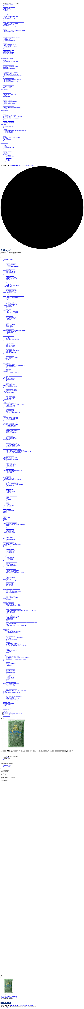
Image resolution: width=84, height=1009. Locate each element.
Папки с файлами (10, 467)
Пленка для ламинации (8, 85)
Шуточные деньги (10, 677)
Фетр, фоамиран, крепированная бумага (15, 572)
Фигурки (5, 99)
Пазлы (4, 95)
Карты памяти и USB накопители (13, 631)
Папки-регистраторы (10, 463)
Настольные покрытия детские (13, 412)
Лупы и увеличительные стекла (13, 429)
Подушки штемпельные (11, 500)
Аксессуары (6, 10)
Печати (7, 503)
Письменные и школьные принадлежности (12, 5)
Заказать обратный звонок (28, 165)
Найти (17, 3)
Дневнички (8, 284)
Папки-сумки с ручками (11, 390)
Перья (7, 576)
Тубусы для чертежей (10, 406)
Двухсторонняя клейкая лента (12, 444)
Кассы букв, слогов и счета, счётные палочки (16, 365)
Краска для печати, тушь (11, 496)
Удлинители (8, 695)
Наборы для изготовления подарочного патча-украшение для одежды (21, 622)
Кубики (5, 91)
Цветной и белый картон (11, 304)
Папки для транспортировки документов (12, 75)
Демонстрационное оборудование (10, 81)
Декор (7, 624)
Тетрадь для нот (9, 325)
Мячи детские (9, 527)
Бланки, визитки (7, 17)
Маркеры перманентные (11, 380)
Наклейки (8, 567)
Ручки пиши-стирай (10, 346)
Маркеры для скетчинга (8, 121)
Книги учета (6, 25)
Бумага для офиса (10, 293)
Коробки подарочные (10, 670)
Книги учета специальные (12, 312)
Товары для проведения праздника (11, 134)
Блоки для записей (10, 287)
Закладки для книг (10, 410)
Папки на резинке (10, 471)
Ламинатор (8, 506)
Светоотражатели (7, 51)
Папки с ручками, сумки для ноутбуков (12, 79)
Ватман (7, 299)
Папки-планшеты (7, 80)
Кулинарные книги (10, 281)
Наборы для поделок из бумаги (13, 607)
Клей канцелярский (10, 491)
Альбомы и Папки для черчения (13, 297)
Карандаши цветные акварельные (13, 591)
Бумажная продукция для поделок (10, 23)
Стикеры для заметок (10, 291)
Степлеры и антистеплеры (12, 418)
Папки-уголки (9, 474)
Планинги (8, 307)
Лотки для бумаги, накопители (13, 454)
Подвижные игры (10, 530)
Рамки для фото (9, 658)
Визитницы (8, 651)
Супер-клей (8, 492)
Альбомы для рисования (11, 261)
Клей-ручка (8, 493)
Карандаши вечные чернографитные (14, 376)
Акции (4, 145)
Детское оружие (9, 537)
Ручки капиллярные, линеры (12, 350)
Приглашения (9, 665)
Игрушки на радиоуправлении (10, 101)
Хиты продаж (6, 148)
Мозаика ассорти (9, 619)
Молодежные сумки (10, 396)
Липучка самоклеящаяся (11, 447)
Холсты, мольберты (10, 564)
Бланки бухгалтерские (11, 271)
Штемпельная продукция (8, 83)
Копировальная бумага (11, 300)
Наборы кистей (9, 559)
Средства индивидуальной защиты (13, 700)
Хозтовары (5, 138)
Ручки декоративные (10, 345)
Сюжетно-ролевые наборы (9, 103)
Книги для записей (10, 276)
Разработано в (6, 1007)
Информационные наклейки (12, 333)
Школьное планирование (8, 31)
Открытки (8, 662)
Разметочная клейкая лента (12, 446)
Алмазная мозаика (10, 618)
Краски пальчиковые (10, 553)
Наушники (8, 640)
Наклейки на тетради (10, 329)
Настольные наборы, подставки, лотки (12, 71)
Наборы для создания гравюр (12, 616)
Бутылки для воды (7, 139)
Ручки (4, 35)
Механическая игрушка (11, 543)
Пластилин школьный (11, 580)
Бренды (5, 154)
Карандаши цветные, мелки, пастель (11, 118)
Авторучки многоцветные (12, 347)
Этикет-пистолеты (10, 334)
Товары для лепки (7, 117)
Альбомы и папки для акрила (12, 266)
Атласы (7, 359)
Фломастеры (6, 119)
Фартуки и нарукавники (8, 53)
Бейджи (7, 486)
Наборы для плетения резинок (12, 606)
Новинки (5, 146)
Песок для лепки (9, 583)
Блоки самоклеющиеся (11, 289)
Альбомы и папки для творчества (10, 16)
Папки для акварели (10, 269)
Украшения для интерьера (11, 687)
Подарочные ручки (10, 349)
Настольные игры (7, 93)
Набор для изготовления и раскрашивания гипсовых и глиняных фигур (22, 610)
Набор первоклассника (8, 45)
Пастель (7, 595)
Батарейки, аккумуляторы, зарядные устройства (16, 645)
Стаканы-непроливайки (11, 562)
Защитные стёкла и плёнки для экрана (14, 637)
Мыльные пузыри (10, 531)
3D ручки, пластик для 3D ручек (13, 604)
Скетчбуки (8, 265)
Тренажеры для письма (11, 352)
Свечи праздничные (10, 686)
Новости (5, 152)
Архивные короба (10, 456)
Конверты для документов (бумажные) (11, 26)
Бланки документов (10, 272)
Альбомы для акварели (11, 263)
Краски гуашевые (10, 551)
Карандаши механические (11, 373)
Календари (8, 309)
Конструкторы (6, 96)
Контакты (5, 162)
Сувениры (8, 676)
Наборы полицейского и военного (13, 536)
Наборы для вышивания (11, 617)
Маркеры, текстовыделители (9, 44)
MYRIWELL (8, 158)
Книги (4, 104)
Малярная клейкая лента (11, 443)
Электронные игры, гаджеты (9, 94)
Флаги (4, 136)
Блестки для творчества (11, 574)
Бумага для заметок (7, 19)
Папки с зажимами (10, 465)
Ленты (7, 671)
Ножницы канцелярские (8, 65)
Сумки (7, 649)
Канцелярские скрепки (11, 426)
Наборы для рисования (11, 620)
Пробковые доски (10, 485)
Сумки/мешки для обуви (11, 397)
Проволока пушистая (10, 577)
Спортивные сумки (10, 398)
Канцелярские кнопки (11, 425)
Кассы (7, 502)
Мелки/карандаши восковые (12, 592)
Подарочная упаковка (8, 132)
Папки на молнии (10, 473)
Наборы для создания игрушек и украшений (16, 625)
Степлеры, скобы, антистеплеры (10, 61)
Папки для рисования (10, 264)
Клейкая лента (6, 69)
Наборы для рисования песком (12, 613)
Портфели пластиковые (8, 78)
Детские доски (6, 39)
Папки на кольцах (10, 466)
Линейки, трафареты (10, 405)
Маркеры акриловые (10, 384)
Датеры (7, 497)
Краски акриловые (10, 549)
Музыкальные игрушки (8, 106)
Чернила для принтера (8, 86)
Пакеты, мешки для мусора (12, 699)
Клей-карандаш (9, 489)
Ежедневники (9, 306)
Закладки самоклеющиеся (11, 290)
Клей (4, 82)
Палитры (8, 563)
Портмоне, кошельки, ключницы (13, 647)
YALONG (8, 160)
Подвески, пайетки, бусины (12, 571)
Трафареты (8, 369)
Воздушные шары (10, 684)
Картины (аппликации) (11, 623)
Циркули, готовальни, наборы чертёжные (15, 404)
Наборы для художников (11, 565)
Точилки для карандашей (8, 52)
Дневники (8, 337)
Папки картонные (10, 462)
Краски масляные (10, 552)
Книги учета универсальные (12, 311)
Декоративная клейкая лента (12, 570)
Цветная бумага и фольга (11, 303)
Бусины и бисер (6, 716)
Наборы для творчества (8, 122)
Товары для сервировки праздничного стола (16, 690)
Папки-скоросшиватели (11, 464)
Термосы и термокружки (8, 140)
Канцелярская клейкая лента (12, 442)
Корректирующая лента (11, 437)
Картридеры (8, 638)
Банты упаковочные (10, 672)
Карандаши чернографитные (12, 372)
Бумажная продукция (8, 4)
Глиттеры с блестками (11, 569)
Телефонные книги (10, 280)
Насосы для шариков (10, 685)
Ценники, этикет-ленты (11, 331)
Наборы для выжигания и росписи (13, 605)
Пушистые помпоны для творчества (14, 573)
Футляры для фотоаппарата (12, 643)
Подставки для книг (10, 413)
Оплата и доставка (7, 151)
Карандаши (5, 41)
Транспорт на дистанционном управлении (15, 524)
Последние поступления (8, 147)
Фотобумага (8, 294)
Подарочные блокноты (11, 277)
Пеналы (5, 48)
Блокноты (8, 279)
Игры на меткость (10, 529)
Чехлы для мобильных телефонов (13, 644)
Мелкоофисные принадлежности (10, 66)
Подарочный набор (10, 680)
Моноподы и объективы (11, 639)
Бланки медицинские (10, 273)
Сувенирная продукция (8, 133)
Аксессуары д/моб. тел (8, 126)
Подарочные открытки (8, 131)
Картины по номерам (10, 612)
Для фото (5, 129)
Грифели (8, 374)
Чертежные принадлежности (9, 54)
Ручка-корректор (9, 436)
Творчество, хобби (7, 9)
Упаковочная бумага (10, 667)
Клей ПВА (8, 490)
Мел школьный (9, 411)
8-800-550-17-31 (16, 165)
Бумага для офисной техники (9, 20)
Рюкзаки (8, 394)
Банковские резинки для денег (12, 430)
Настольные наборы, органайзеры (13, 452)
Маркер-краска (9, 383)
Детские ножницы (10, 409)
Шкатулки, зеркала (10, 678)
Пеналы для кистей (10, 557)
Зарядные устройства (10, 636)
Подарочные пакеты (10, 669)
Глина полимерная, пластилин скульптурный (16, 586)
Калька (7, 298)
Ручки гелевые (9, 344)
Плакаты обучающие (10, 367)
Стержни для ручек (10, 354)
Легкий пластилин (10, 582)
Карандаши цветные (10, 590)
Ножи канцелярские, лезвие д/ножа (11, 63)
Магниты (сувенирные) (11, 682)
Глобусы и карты (7, 38)
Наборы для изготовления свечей (13, 609)
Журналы (8, 338)
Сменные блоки (9, 327)
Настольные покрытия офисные (10, 72)
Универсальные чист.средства (12, 698)
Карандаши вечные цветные (12, 597)
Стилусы (8, 642)
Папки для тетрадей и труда (12, 389)
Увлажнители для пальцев (11, 432)
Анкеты (7, 283)
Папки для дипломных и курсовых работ (15, 320)
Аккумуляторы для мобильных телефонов (15, 633)
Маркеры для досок (10, 382)
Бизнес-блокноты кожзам (11, 278)
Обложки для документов (11, 650)
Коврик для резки (10, 510)
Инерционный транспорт (11, 522)
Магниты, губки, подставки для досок (14, 484)
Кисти (4, 114)
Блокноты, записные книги (9, 18)
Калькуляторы (6, 67)
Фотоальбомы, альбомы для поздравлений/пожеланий (18, 657)
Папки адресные (9, 316)
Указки (4, 60)
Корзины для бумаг (7, 73)
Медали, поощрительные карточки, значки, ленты (14, 130)
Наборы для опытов (10, 611)
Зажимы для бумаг (10, 427)
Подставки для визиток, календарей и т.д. (15, 450)
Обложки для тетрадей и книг (10, 46)
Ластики (5, 43)
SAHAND (8, 159)
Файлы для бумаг (7, 76)
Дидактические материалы (9, 40)
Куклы (4, 97)
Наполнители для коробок (12, 673)
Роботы (7, 525)
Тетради (5, 29)
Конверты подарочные (11, 663)
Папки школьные (7, 47)
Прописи (8, 370)
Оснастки (8, 498)
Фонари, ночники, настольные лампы (11, 137)
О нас (4, 161)
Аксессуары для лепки (11, 587)
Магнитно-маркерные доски (12, 483)
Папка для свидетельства (11, 318)
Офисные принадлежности (9, 7)
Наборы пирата (9, 534)
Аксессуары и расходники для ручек (11, 37)
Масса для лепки (9, 585)
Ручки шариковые (10, 343)
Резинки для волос (10, 653)
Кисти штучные (9, 558)
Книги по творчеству (10, 539)
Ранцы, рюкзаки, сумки (8, 50)
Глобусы (8, 362)
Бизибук (5, 108)
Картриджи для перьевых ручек (13, 357)
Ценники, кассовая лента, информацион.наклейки (14, 30)
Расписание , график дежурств (12, 339)
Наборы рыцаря (9, 533)
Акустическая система (11, 635)
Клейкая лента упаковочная (12, 440)
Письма (7, 664)
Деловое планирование (8, 24)
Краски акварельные (10, 550)
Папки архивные (9, 460)
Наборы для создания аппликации (13, 626)
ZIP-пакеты (8, 476)
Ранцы (7, 393)
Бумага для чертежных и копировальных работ (13, 22)
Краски (4, 112)
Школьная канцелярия (8, 55)
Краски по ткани (9, 554)
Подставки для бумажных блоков (13, 453)
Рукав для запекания (10, 697)
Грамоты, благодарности (11, 317)
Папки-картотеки (10, 469)
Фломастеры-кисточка (11, 600)
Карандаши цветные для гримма (13, 593)
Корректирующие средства (9, 68)
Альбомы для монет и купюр (12, 656)
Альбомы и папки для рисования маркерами (16, 267)
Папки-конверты (9, 472)
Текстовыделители (10, 379)
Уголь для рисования (10, 596)
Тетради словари (9, 326)
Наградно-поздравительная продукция (11, 28)
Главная (5, 711)
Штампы (8, 504)
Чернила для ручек (10, 356)
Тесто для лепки (9, 584)
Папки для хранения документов (10, 74)
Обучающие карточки (11, 366)
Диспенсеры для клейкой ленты (13, 445)
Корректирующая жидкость (12, 438)
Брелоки (8, 679)
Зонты (7, 652)
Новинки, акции (7, 11)
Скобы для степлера (10, 419)
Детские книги (9, 540)
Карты (7, 360)
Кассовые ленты (9, 332)
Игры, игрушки (6, 8)
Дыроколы (5, 62)
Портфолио (8, 319)
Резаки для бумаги (7, 87)
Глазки (7, 578)
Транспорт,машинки (7, 100)
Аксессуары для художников (9, 115)
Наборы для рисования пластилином (14, 615)
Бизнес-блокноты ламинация (12, 285)
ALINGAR (8, 155)
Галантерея (5, 127)
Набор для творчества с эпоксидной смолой (15, 627)
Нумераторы (8, 499)
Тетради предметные (10, 324)
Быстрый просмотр (5, 993)
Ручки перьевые (9, 351)
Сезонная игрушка (7, 102)
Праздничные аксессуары (11, 689)
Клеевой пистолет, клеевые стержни (14, 696)
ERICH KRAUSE (10, 156)
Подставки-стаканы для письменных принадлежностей (18, 451)
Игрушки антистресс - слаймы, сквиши (12, 107)
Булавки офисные (10, 431)
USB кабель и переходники (12, 632)
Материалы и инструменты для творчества (12, 116)
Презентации (6, 153)
